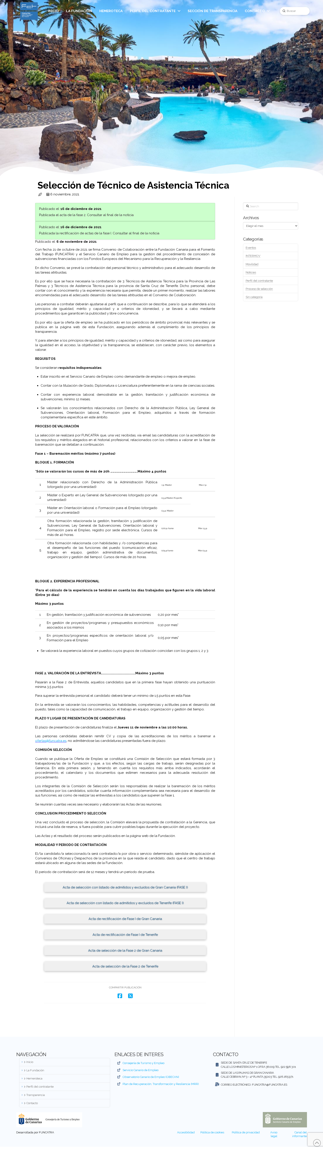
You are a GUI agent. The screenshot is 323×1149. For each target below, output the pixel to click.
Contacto (32, 1103)
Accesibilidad (186, 1132)
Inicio (29, 1062)
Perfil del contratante (259, 280)
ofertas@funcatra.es (50, 741)
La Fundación (35, 1070)
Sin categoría (254, 297)
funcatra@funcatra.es (269, 1084)
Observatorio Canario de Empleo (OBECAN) (151, 1077)
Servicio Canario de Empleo (140, 1070)
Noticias (251, 272)
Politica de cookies (212, 1132)
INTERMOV (253, 255)
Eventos (251, 247)
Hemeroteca (34, 1078)
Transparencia (35, 1095)
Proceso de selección (259, 288)
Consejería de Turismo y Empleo (143, 1063)
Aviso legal (273, 1134)
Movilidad (252, 264)
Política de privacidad (246, 1132)
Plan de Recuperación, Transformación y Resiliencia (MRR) (161, 1084)
